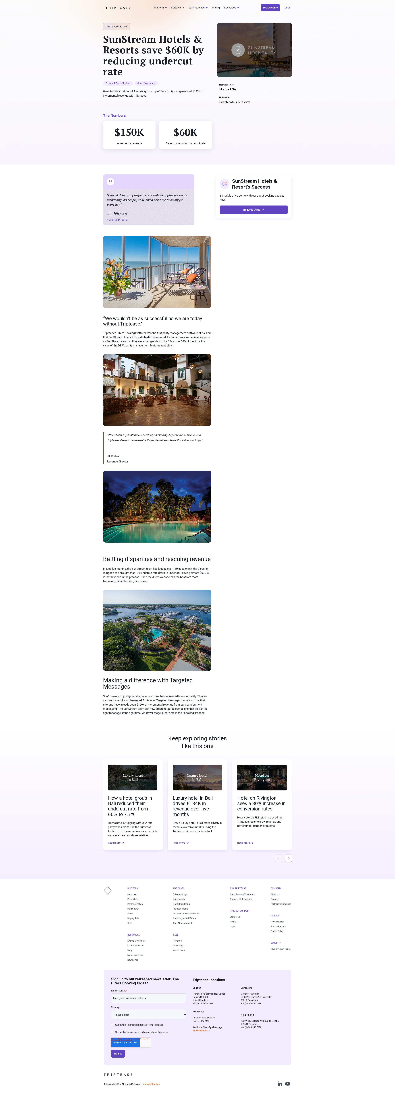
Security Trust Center (281, 949)
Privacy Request (278, 926)
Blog (129, 950)
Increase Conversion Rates (186, 913)
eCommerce (179, 950)
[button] (288, 858)
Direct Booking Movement (242, 894)
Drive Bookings (180, 894)
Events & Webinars (136, 941)
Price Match (133, 899)
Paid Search (133, 909)
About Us (275, 894)
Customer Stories (136, 945)
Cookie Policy (277, 931)
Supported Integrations (241, 899)
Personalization (135, 904)
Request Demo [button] (251, 209)
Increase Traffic (180, 909)
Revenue (177, 941)
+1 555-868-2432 (201, 1030)
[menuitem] (160, 7)
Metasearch (133, 894)
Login (232, 926)
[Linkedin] (280, 1084)
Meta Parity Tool (135, 955)
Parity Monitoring (181, 904)
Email (130, 913)
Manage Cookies (151, 1084)
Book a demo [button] (270, 7)
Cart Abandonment (182, 923)
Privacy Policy (277, 921)
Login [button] (288, 7)
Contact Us (235, 917)
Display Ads (133, 918)
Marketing (178, 945)
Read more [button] (114, 842)
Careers (274, 899)
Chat (129, 923)
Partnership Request (281, 904)
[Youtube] (287, 1084)
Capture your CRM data (184, 918)
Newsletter (132, 960)
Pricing (233, 921)
